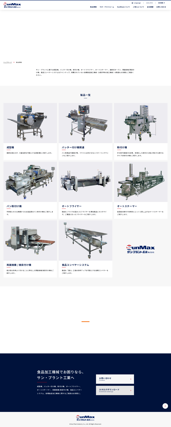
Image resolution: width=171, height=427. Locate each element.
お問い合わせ (161, 7)
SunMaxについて (123, 7)
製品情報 (93, 7)
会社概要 (150, 7)
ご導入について (138, 7)
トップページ (7, 62)
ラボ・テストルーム (107, 7)
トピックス (149, 3)
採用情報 (160, 3)
